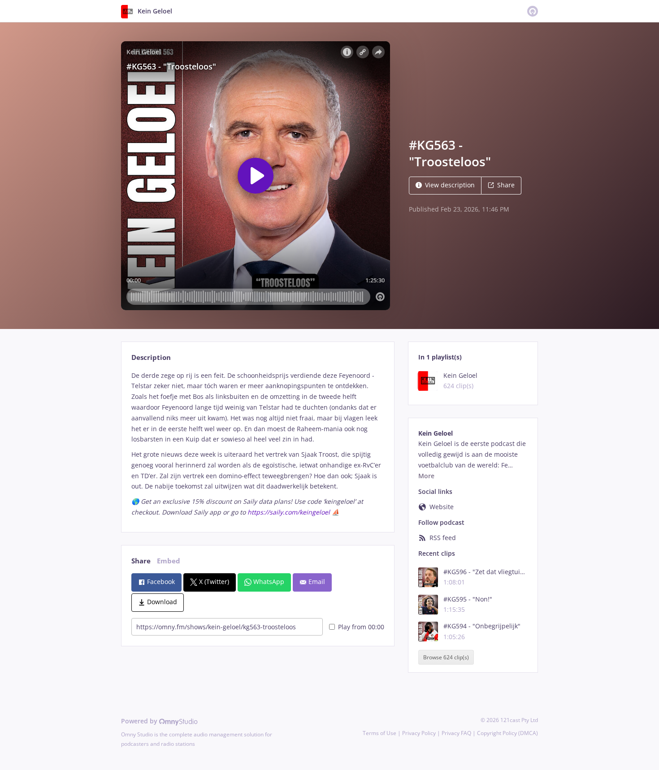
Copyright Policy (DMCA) (507, 733)
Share (506, 185)
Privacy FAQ (456, 733)
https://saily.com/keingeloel (288, 512)
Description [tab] (151, 357)
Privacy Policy (419, 733)
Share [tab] (141, 561)
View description (450, 185)
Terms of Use (379, 733)
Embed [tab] (168, 561)
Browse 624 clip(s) (446, 657)
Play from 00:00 (361, 627)
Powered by (140, 721)
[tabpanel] (257, 444)
